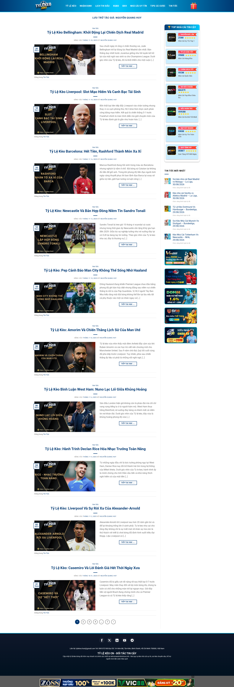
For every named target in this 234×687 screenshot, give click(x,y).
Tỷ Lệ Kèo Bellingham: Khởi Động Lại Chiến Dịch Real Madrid (95, 32)
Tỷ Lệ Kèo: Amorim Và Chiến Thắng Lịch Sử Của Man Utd (95, 330)
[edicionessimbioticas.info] (47, 6)
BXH (124, 6)
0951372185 (103, 648)
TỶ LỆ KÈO (71, 6)
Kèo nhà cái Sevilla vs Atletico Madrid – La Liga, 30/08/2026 (185, 196)
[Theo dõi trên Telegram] (132, 640)
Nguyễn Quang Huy (129, 17)
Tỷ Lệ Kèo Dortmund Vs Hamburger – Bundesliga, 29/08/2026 (185, 209)
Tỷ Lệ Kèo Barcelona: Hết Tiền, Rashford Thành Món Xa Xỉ (95, 151)
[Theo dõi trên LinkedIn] (117, 640)
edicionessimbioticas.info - (121, 656)
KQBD (116, 6)
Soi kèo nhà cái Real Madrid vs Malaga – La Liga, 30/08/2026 (186, 182)
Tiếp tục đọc (128, 66)
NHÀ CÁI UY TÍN (138, 6)
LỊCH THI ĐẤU (102, 6)
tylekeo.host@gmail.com (85, 648)
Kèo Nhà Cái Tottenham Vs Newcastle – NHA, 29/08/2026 (185, 237)
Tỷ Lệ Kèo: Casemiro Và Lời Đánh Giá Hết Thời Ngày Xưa (95, 568)
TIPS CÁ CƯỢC (157, 6)
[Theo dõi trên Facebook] (102, 640)
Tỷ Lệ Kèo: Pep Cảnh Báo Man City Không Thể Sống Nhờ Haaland (95, 270)
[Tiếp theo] (113, 622)
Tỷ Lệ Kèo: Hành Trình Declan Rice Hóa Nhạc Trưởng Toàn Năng (95, 449)
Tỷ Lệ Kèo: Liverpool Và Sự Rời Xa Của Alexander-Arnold (95, 508)
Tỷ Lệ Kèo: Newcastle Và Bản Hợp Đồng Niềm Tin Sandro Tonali (95, 211)
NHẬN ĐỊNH (86, 6)
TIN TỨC (173, 6)
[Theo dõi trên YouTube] (124, 640)
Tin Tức (95, 28)
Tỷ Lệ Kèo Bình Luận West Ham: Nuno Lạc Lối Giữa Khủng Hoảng (95, 389)
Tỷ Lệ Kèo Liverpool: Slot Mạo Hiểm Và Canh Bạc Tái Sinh (95, 92)
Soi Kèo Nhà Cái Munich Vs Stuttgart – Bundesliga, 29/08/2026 (186, 223)
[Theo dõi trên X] (109, 640)
